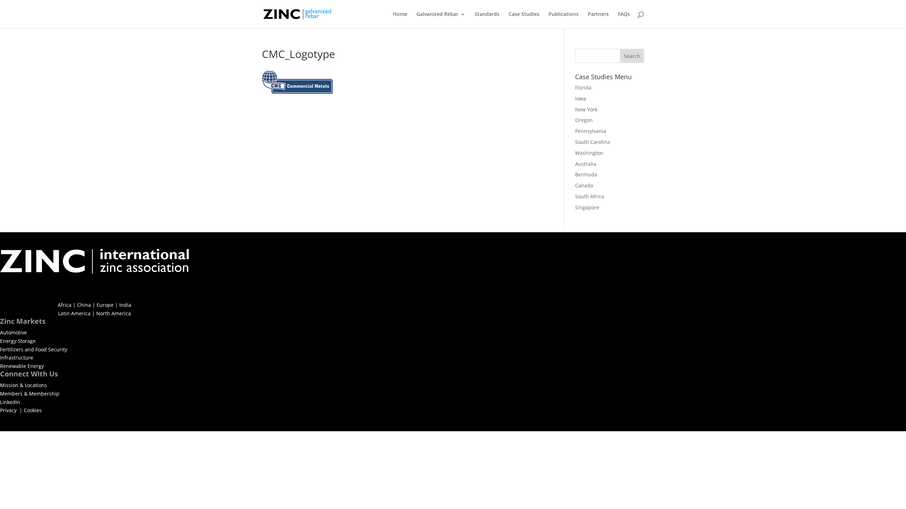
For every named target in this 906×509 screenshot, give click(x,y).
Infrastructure (16, 357)
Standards (487, 14)
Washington (589, 153)
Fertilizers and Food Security (33, 349)
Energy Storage (18, 341)
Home (400, 14)
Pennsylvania (590, 131)
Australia (585, 163)
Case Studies (524, 14)
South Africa (589, 196)
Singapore (587, 207)
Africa (64, 305)
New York (586, 109)
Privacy (9, 410)
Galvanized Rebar (437, 14)
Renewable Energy (22, 366)
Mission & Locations (23, 385)
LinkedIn (10, 402)
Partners (598, 14)
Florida (583, 87)
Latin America (74, 313)
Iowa (580, 98)
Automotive (13, 332)
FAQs (624, 14)
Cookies (33, 410)
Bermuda (586, 174)
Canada (584, 185)
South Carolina (592, 142)
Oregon (584, 120)
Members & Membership (29, 393)
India (125, 305)
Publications (564, 14)
